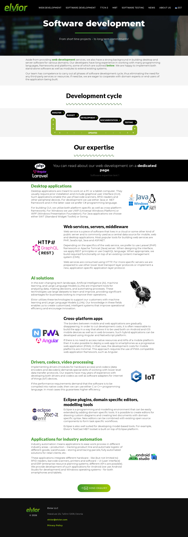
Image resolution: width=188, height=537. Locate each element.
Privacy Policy (55, 525)
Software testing (133, 8)
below (110, 65)
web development (63, 59)
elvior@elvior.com (57, 519)
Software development (81, 8)
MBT (114, 8)
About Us (165, 8)
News (151, 8)
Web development (50, 8)
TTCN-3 (104, 8)
